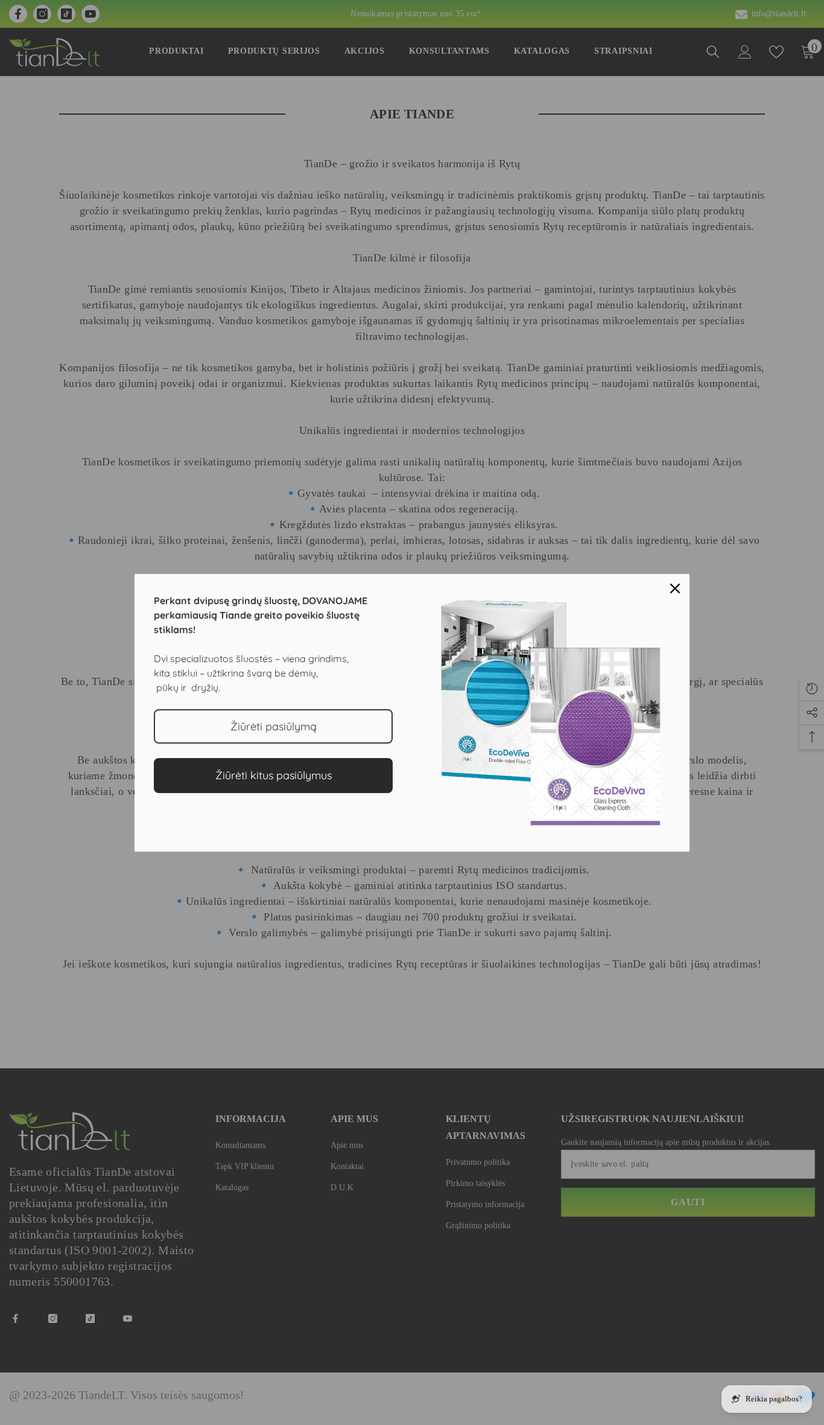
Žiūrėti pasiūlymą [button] (273, 726)
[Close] (675, 588)
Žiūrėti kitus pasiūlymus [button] (273, 775)
